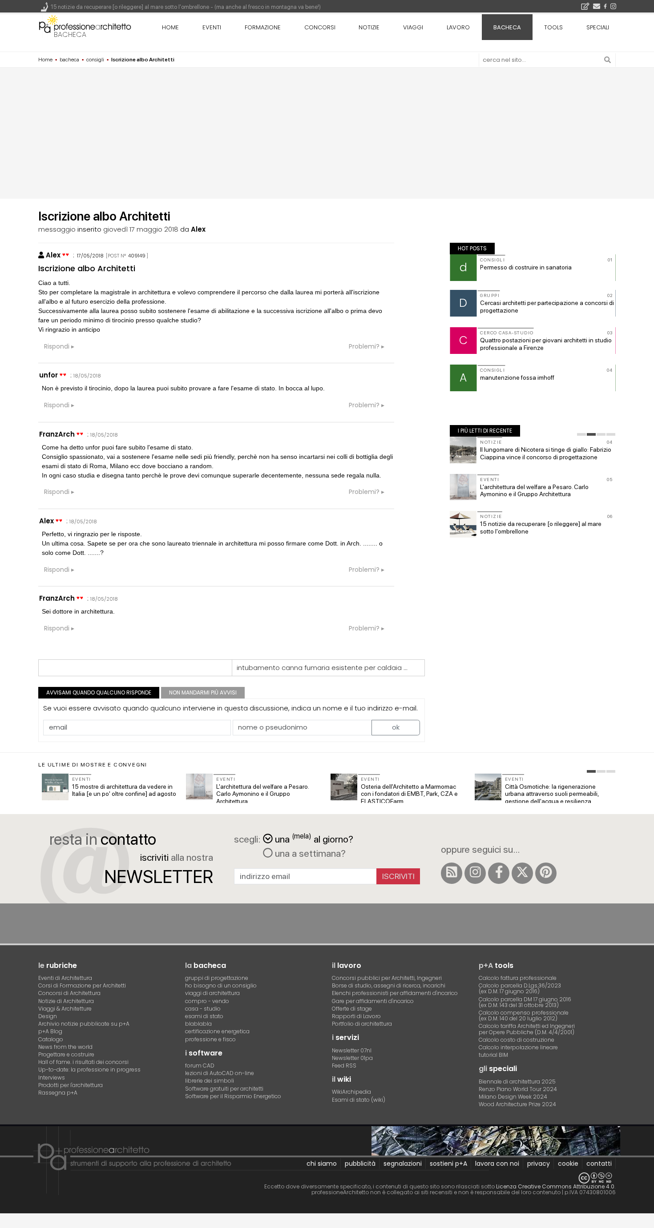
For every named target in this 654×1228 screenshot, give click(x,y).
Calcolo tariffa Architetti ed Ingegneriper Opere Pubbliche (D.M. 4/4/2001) (527, 1028)
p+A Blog (50, 1031)
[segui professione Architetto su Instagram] (475, 873)
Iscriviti (398, 876)
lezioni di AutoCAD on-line (219, 1073)
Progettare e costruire (66, 1054)
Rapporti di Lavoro (356, 1016)
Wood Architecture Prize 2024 (517, 1104)
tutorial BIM (493, 1055)
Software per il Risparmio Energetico (233, 1096)
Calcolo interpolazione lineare (518, 1047)
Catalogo (50, 1039)
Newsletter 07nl (351, 1050)
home (170, 27)
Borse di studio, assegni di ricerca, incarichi (388, 985)
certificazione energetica (217, 1031)
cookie (568, 1163)
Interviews (51, 1077)
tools (553, 27)
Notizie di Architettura (66, 1001)
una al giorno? (314, 838)
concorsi (319, 27)
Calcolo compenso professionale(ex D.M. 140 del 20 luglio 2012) (524, 1015)
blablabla (198, 1023)
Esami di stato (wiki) (358, 1100)
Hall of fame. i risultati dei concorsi (83, 1062)
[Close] (5, 1224)
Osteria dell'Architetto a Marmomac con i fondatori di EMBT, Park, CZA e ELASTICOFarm (409, 794)
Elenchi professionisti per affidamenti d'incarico (395, 993)
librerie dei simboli (209, 1080)
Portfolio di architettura (362, 1023)
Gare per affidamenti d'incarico (373, 1001)
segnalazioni (403, 1163)
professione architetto (85, 26)
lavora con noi (497, 1163)
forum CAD (199, 1065)
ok (396, 727)
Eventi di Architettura (65, 978)
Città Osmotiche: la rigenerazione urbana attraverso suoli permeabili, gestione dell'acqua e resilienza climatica (552, 797)
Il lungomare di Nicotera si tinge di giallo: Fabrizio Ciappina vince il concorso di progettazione (545, 453)
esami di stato (204, 1016)
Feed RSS (344, 1065)
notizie (369, 27)
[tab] (581, 434)
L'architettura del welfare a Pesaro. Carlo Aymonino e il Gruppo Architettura (534, 490)
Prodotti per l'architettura (70, 1085)
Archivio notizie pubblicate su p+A (83, 1023)
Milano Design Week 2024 (513, 1096)
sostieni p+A (448, 1163)
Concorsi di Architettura (69, 993)
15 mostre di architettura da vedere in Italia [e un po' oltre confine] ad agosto (124, 790)
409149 (136, 255)
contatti (599, 1163)
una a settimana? (309, 853)
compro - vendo (207, 1001)
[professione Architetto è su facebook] (498, 873)
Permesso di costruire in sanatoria (526, 267)
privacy (538, 1163)
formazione (263, 27)
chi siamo (322, 1163)
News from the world (65, 1047)
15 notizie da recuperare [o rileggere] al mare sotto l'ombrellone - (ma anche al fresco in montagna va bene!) (186, 7)
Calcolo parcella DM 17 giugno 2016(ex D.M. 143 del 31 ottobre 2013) (525, 1002)
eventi (211, 27)
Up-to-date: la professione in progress (89, 1069)
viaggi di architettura (212, 993)
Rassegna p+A (57, 1092)
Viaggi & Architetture (65, 1008)
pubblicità (360, 1163)
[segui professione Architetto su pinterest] (546, 873)
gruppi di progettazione (216, 978)
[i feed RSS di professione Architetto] (451, 873)
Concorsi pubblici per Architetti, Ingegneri (387, 978)
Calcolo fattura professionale (518, 978)
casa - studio (203, 1008)
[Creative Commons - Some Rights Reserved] (327, 1178)
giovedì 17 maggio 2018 (140, 229)
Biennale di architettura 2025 (517, 1081)
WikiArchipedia (351, 1092)
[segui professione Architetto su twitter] (522, 873)
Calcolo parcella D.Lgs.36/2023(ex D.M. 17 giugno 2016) (520, 988)
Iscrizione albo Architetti (86, 268)
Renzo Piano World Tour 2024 (518, 1089)
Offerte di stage (352, 1008)
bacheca (70, 34)
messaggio (57, 229)
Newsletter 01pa (352, 1058)
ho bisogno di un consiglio (221, 985)
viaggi (413, 27)
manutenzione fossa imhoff (517, 377)
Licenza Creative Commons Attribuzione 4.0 (555, 1186)
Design (47, 1016)
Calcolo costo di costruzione (516, 1039)
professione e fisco (210, 1039)
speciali (597, 27)
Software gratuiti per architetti (224, 1088)
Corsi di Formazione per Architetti (82, 985)
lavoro (458, 27)
